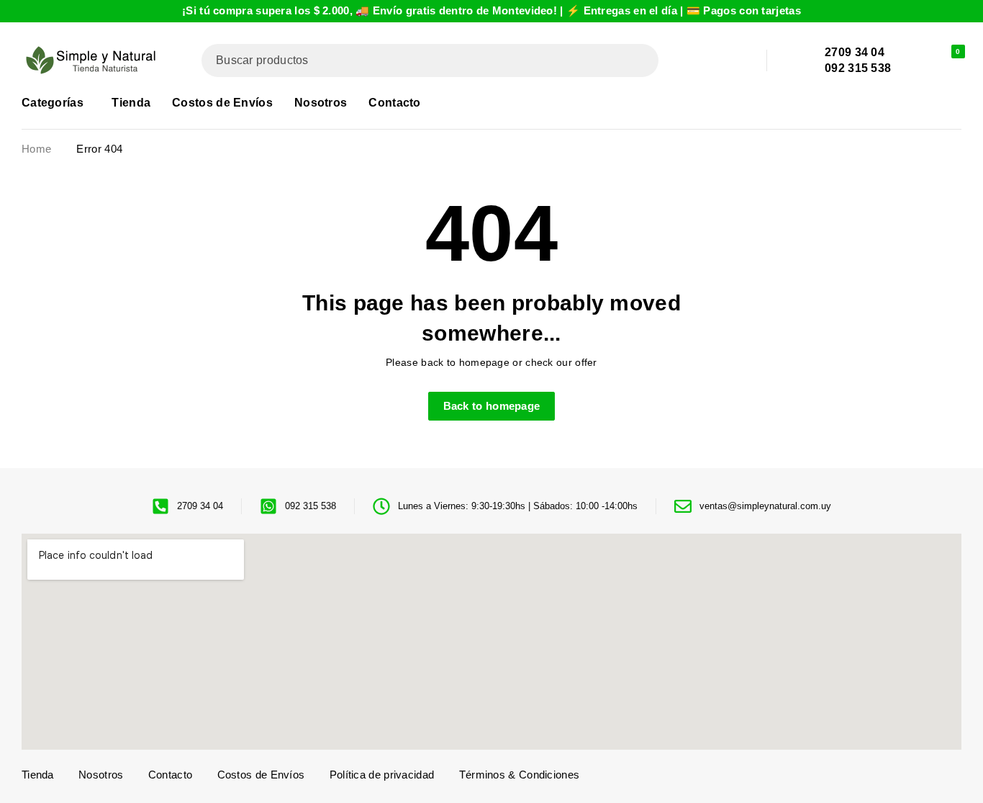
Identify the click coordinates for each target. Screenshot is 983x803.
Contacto (170, 774)
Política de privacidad (382, 774)
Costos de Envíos (261, 774)
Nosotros (100, 774)
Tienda (38, 774)
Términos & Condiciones (519, 774)
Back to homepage (491, 406)
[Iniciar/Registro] (917, 60)
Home (36, 149)
